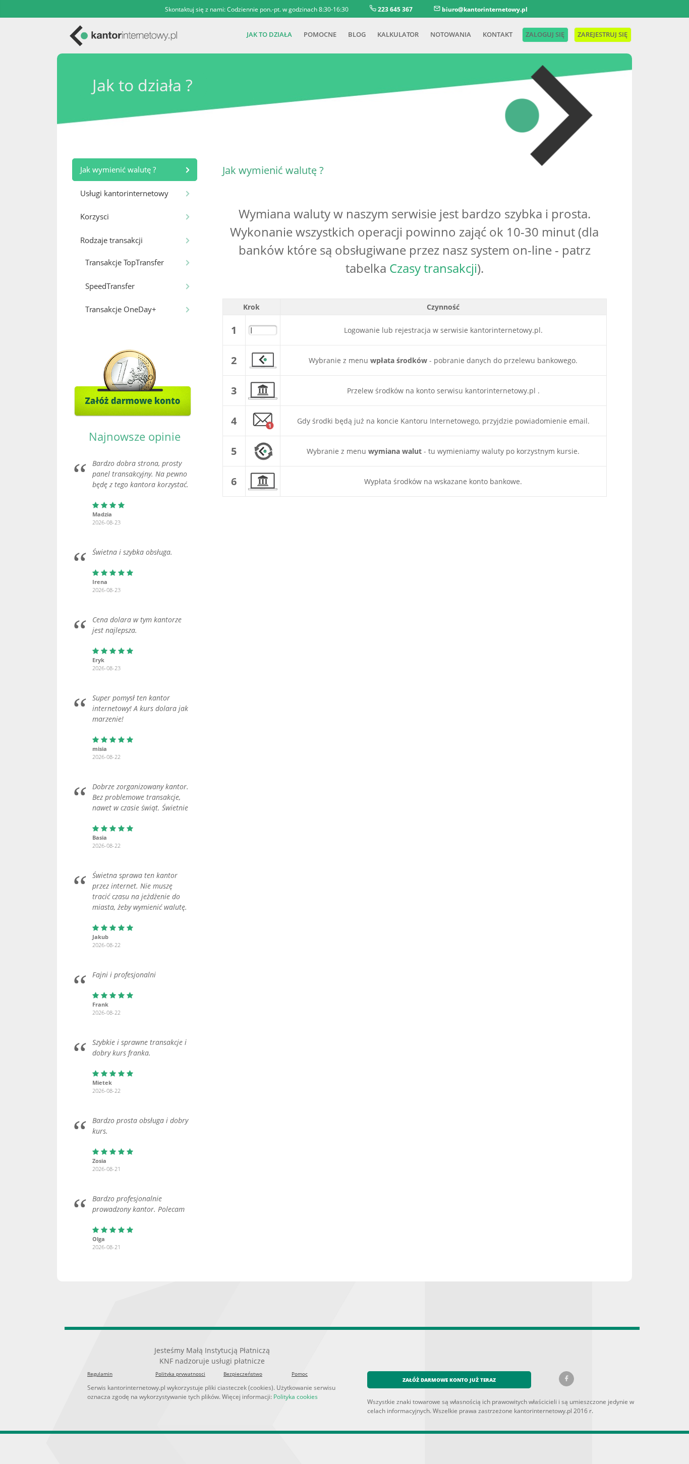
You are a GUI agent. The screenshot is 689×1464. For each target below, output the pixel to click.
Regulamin (99, 1373)
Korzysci (94, 216)
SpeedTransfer (110, 286)
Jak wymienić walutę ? (118, 169)
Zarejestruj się (601, 34)
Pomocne (320, 34)
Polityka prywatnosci (180, 1373)
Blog (357, 34)
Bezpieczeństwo (242, 1373)
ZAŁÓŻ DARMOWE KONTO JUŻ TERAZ (449, 1379)
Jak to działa (269, 34)
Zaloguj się (544, 34)
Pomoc (300, 1373)
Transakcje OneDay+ (120, 309)
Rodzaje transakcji (111, 240)
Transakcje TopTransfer (124, 262)
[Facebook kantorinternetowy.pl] (566, 1378)
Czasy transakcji (433, 268)
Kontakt (497, 34)
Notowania (450, 34)
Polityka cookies (295, 1396)
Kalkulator (398, 34)
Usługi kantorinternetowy (124, 193)
